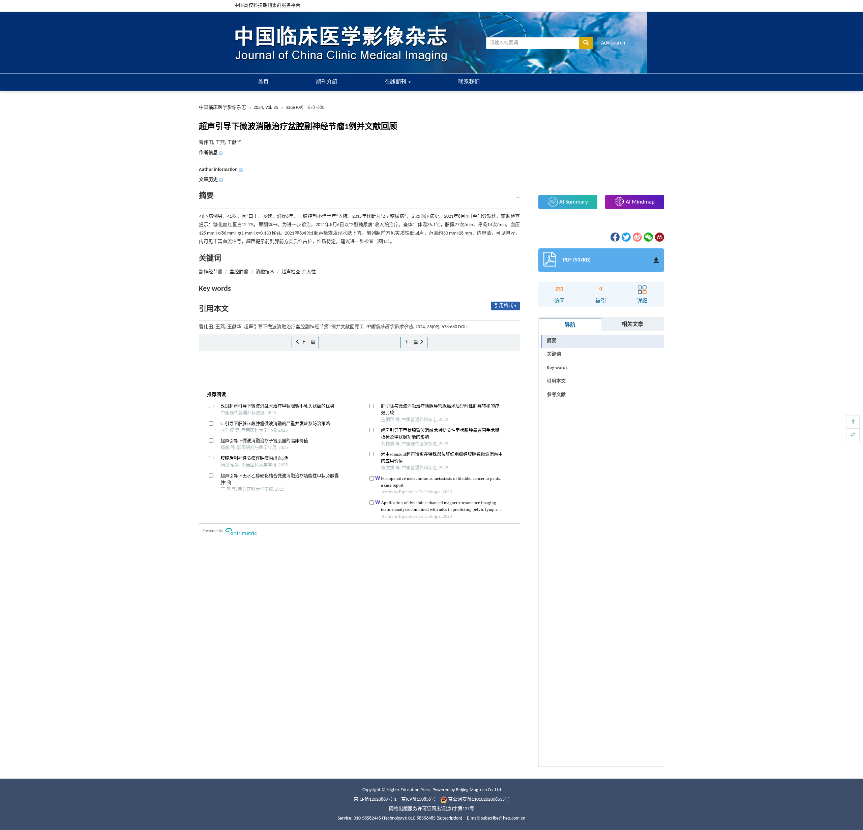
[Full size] (853, 435)
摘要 (551, 340)
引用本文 (556, 381)
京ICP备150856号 (418, 799)
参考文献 (556, 394)
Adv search (613, 43)
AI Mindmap (639, 202)
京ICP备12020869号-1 (375, 799)
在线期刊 (396, 82)
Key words (557, 367)
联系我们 (469, 82)
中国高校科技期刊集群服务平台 (267, 5)
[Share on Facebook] (614, 237)
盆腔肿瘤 (239, 272)
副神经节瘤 (210, 272)
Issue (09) (294, 107)
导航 (570, 325)
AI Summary (573, 202)
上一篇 (307, 342)
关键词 (554, 354)
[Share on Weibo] (637, 237)
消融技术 (265, 272)
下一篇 (411, 342)
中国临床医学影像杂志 (222, 107)
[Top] (853, 422)
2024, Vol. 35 (266, 107)
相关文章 (632, 324)
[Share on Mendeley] (659, 237)
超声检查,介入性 (298, 272)
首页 (263, 82)
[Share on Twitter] (626, 237)
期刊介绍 (326, 82)
